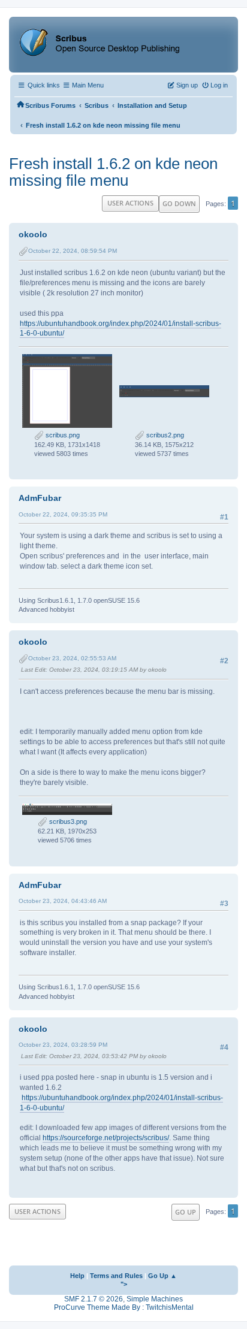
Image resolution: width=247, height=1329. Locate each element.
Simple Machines (154, 1299)
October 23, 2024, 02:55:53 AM (72, 658)
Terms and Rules (116, 1275)
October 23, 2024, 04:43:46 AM (63, 901)
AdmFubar (40, 498)
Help (77, 1275)
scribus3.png (67, 821)
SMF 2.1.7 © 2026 (93, 1299)
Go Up (185, 1211)
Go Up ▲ (162, 1275)
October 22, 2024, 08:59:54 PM (72, 250)
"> (124, 1284)
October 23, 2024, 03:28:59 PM (63, 1044)
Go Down (179, 203)
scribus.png (62, 435)
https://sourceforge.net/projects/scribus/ (106, 1138)
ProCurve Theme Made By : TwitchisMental (124, 1307)
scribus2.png (164, 435)
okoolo (33, 234)
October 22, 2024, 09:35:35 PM (63, 514)
